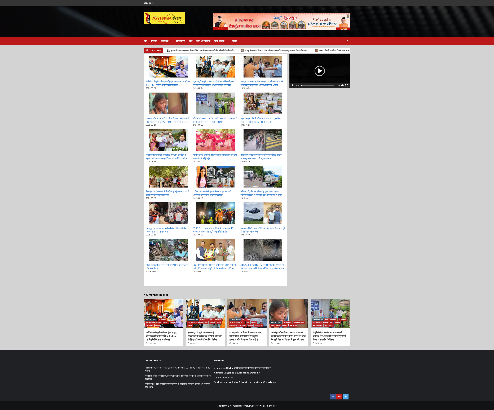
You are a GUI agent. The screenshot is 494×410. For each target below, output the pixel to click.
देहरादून (172, 323)
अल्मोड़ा (278, 325)
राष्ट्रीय (154, 40)
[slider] (317, 85)
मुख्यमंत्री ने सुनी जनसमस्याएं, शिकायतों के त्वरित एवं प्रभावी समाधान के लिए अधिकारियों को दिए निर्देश (205, 336)
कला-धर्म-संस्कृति (203, 40)
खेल (190, 40)
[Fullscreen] (346, 85)
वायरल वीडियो (259, 325)
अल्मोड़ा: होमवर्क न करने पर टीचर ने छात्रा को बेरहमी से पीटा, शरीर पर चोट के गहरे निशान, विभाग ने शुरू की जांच (312, 50)
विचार (234, 40)
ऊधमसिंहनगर (233, 325)
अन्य (206, 323)
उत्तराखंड (164, 40)
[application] (319, 71)
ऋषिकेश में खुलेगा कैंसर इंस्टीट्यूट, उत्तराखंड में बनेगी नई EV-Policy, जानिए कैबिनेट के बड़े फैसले (161, 336)
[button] (320, 71)
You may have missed (153, 323)
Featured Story (330, 320)
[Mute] (342, 85)
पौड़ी (326, 325)
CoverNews (256, 405)
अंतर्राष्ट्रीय (180, 40)
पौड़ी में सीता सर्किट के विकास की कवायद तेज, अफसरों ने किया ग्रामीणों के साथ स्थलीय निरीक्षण (329, 336)
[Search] (348, 40)
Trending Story (215, 320)
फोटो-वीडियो (219, 40)
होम (145, 40)
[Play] (293, 85)
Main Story (162, 320)
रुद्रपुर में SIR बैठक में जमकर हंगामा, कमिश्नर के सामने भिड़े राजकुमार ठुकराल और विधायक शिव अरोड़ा (235, 50)
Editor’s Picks (151, 320)
